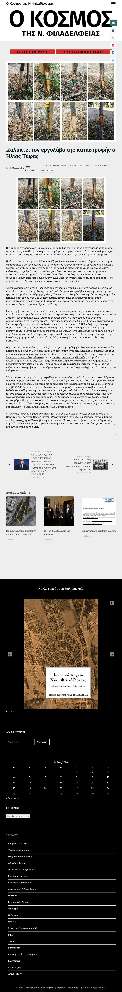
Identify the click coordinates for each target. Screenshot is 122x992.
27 (45, 793)
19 (29, 788)
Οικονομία (13, 908)
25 (14, 793)
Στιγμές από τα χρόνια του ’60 (22, 928)
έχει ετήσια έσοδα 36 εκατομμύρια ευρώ (33, 383)
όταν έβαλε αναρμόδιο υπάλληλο (55, 330)
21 (61, 788)
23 (92, 788)
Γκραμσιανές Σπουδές (19, 902)
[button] (10, 654)
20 (45, 788)
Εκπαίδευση (14, 947)
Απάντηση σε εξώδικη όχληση (99, 530)
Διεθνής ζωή (14, 967)
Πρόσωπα (13, 915)
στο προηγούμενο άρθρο (98, 287)
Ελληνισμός (14, 960)
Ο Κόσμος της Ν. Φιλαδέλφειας (30, 3)
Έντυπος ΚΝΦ (15, 973)
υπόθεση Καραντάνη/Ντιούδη (69, 357)
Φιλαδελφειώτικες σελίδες (84, 52)
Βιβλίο (11, 934)
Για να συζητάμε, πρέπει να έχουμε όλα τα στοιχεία (21, 532)
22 (76, 788)
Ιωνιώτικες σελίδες (18, 876)
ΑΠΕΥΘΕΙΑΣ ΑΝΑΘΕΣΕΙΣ (80, 166)
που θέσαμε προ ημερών (36, 251)
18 (14, 788)
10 (108, 777)
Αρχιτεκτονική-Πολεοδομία (22, 889)
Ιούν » (16, 798)
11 (14, 782)
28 (61, 793)
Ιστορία (12, 921)
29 (76, 793)
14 (61, 782)
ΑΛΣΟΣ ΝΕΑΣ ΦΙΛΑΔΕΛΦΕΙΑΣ (53, 166)
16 (92, 782)
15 (76, 782)
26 (29, 793)
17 (108, 782)
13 (45, 782)
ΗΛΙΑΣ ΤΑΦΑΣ (47, 171)
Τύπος (11, 941)
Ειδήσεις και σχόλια (32, 52)
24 (108, 788)
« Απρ (9, 798)
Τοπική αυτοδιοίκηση (18, 850)
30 (92, 793)
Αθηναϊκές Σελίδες (17, 863)
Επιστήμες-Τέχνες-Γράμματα (22, 954)
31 (108, 793)
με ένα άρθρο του (84, 251)
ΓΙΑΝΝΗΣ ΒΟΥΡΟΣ (101, 166)
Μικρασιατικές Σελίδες (20, 856)
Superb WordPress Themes (92, 987)
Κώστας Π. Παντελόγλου (20, 882)
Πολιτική (12, 895)
